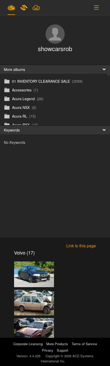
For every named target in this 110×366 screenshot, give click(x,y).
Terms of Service (84, 343)
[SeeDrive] (11, 7)
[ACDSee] (24, 7)
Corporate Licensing (28, 343)
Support (62, 350)
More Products (57, 343)
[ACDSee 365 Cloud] (36, 7)
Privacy (47, 350)
